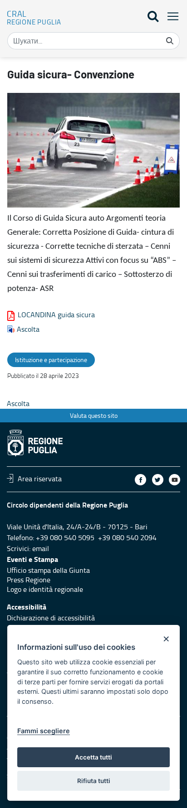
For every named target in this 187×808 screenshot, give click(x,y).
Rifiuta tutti (93, 780)
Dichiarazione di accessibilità (51, 618)
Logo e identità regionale (45, 589)
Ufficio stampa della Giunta (48, 570)
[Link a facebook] (140, 479)
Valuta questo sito (94, 415)
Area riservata (40, 478)
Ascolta (28, 329)
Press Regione (28, 580)
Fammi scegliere (43, 731)
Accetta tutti (93, 757)
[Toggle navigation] (170, 16)
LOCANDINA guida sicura (56, 314)
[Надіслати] (169, 41)
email (40, 548)
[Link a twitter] (157, 479)
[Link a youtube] (174, 479)
